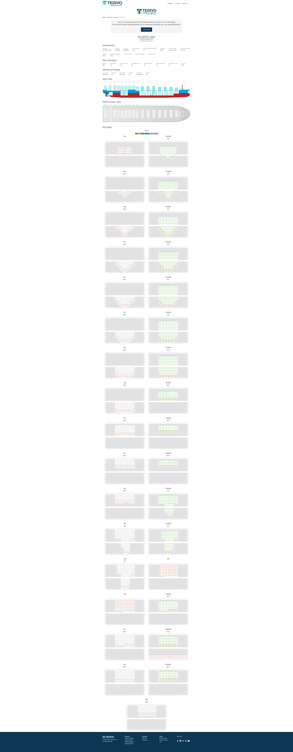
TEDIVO (104, 17)
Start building (146, 29)
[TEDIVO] (112, 3)
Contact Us (178, 3)
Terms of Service (163, 740)
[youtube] (189, 741)
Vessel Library (110, 17)
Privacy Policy (163, 738)
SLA (160, 742)
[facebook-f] (178, 741)
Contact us (145, 740)
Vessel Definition (129, 742)
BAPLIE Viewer (129, 743)
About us (144, 738)
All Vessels (116, 17)
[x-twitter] (183, 741)
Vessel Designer (129, 738)
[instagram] (186, 741)
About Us (185, 3)
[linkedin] (180, 741)
